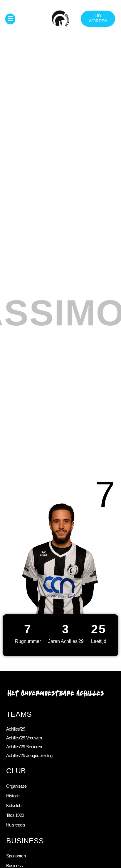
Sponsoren (16, 856)
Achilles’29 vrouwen (24, 738)
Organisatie (16, 786)
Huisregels (15, 825)
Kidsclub (13, 805)
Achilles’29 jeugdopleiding (29, 755)
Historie (13, 796)
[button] (10, 19)
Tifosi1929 (15, 815)
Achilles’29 (15, 729)
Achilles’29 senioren (24, 746)
